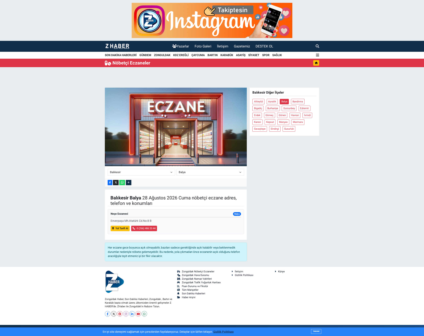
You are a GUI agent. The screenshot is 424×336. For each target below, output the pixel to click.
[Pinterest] (120, 313)
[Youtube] (138, 313)
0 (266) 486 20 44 (146, 228)
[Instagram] (126, 313)
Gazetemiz (242, 46)
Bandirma (297, 101)
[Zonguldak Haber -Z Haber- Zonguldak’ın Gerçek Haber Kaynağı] (117, 46)
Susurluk (289, 128)
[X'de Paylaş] (116, 182)
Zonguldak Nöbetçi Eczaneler (198, 271)
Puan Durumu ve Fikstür (195, 286)
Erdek (257, 115)
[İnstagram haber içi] (212, 20)
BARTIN (213, 55)
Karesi (257, 122)
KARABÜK (226, 55)
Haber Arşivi (188, 297)
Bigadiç (258, 108)
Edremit (304, 108)
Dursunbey (289, 108)
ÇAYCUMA (198, 55)
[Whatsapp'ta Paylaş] (122, 182)
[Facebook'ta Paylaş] (110, 182)
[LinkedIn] (132, 313)
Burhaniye (272, 108)
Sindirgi (275, 128)
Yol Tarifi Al (121, 228)
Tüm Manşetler (190, 289)
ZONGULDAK (162, 55)
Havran (295, 115)
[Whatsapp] (144, 313)
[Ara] (317, 46)
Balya (284, 101)
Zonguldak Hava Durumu (195, 275)
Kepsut (270, 122)
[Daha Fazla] (128, 182)
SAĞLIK (277, 55)
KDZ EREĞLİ (181, 55)
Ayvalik (272, 101)
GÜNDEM (145, 55)
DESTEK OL (264, 46)
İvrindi (307, 115)
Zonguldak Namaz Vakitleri (197, 278)
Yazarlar (183, 46)
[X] (113, 313)
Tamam (316, 331)
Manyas (283, 122)
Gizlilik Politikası (244, 275)
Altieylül (258, 101)
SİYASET (253, 55)
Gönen (282, 115)
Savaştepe (259, 128)
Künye (281, 271)
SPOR (265, 55)
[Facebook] (107, 313)
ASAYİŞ (240, 55)
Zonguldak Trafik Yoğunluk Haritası (201, 282)
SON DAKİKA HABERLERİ (121, 55)
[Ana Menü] (317, 55)
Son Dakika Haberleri (193, 293)
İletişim (222, 46)
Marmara (298, 122)
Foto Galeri (203, 46)
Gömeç (269, 115)
